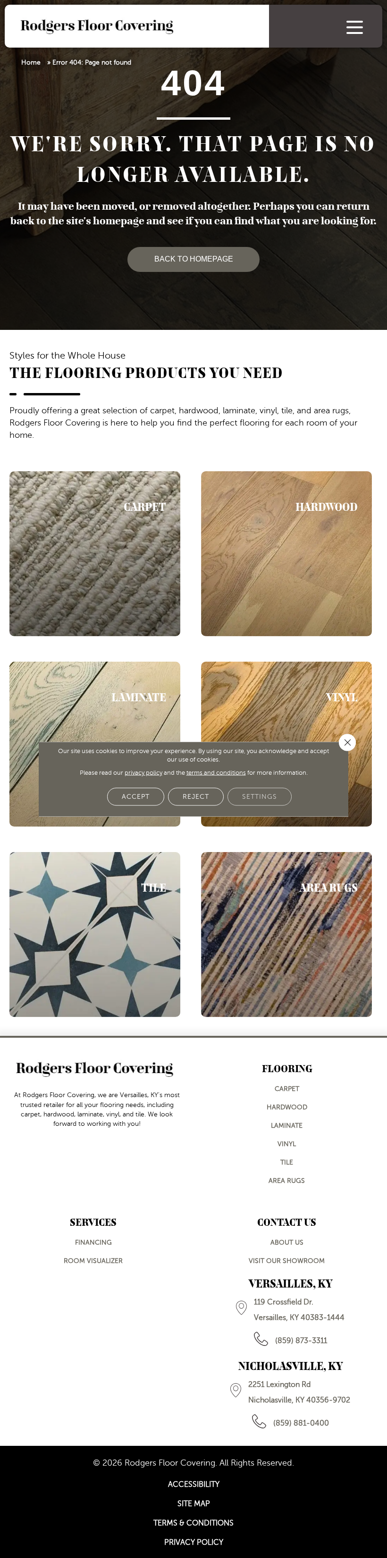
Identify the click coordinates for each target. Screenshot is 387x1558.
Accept (136, 796)
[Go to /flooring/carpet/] (94, 553)
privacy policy (143, 773)
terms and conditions (216, 773)
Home (31, 62)
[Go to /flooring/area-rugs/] (286, 934)
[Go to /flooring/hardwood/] (286, 553)
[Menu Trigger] (355, 27)
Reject (196, 796)
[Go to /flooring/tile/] (94, 934)
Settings (259, 796)
